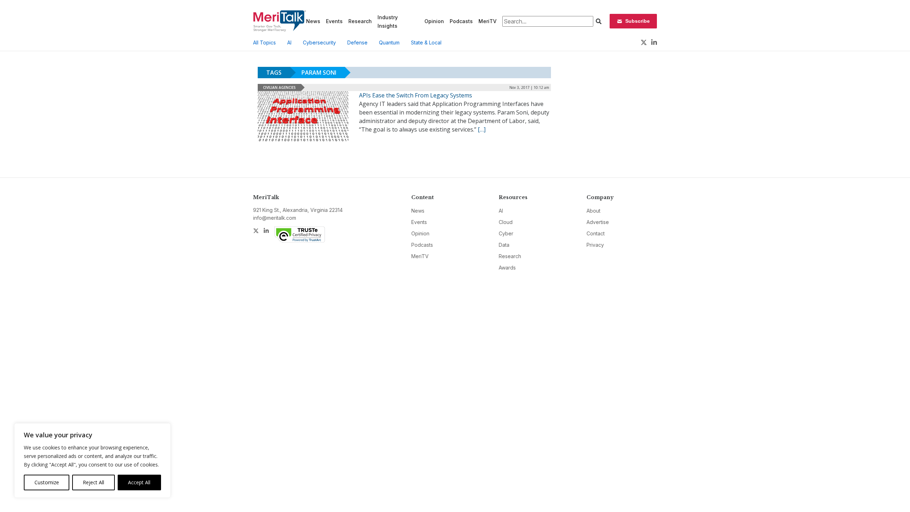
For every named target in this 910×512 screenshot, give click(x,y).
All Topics (264, 42)
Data (504, 245)
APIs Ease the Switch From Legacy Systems (415, 95)
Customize (46, 482)
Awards (507, 268)
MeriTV (487, 21)
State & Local (426, 42)
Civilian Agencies (279, 87)
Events (334, 21)
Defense (357, 42)
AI (289, 42)
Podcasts (461, 21)
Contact (596, 233)
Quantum (389, 42)
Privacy (595, 245)
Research (360, 21)
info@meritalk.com (274, 218)
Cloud (506, 222)
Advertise (598, 222)
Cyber (506, 233)
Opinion (434, 21)
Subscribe (637, 21)
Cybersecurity (319, 42)
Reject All (93, 482)
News (313, 21)
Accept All (139, 482)
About (593, 211)
